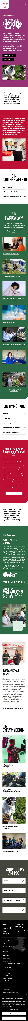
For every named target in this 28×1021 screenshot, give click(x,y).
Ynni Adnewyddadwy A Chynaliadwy (14, 389)
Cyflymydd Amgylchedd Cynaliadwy (10, 827)
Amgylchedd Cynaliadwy (8, 423)
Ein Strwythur (8, 910)
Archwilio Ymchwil (7, 976)
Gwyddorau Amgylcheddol (11, 276)
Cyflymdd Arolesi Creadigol (8, 766)
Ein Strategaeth (9, 55)
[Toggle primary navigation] (21, 4)
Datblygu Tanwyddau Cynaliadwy (11, 192)
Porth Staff (5, 971)
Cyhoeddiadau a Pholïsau (12, 900)
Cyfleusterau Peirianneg (10, 574)
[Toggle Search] (25, 4)
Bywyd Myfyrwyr (5, 932)
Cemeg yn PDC (16, 629)
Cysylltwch (6, 705)
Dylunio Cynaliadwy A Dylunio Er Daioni (14, 299)
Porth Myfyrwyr (6, 973)
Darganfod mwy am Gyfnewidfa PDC (13, 708)
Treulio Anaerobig (7, 418)
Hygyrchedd (5, 989)
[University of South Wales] (4, 4)
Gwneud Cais (6, 928)
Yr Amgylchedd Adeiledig (11, 253)
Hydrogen (5, 413)
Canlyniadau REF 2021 (14, 494)
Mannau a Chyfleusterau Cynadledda (11, 963)
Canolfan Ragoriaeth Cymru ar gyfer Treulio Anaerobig (12, 593)
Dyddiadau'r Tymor (7, 978)
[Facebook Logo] (15, 931)
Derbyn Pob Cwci (14, 1018)
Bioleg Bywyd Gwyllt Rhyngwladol (14, 344)
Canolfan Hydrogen (13, 582)
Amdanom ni (8, 59)
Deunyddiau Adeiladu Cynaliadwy (11, 427)
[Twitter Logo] (21, 930)
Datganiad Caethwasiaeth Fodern (10, 992)
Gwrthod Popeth (14, 1013)
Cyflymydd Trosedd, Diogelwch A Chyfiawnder (11, 790)
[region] (14, 1007)
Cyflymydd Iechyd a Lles (10, 851)
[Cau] (26, 995)
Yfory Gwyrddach (7, 187)
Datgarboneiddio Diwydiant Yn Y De (11, 196)
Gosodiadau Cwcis (14, 1009)
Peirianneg (6, 367)
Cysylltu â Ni (5, 980)
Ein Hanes (7, 881)
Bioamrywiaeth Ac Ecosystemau (10, 432)
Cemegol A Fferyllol (9, 322)
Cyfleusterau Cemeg (10, 541)
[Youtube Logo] (24, 930)
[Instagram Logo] (18, 931)
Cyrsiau (4, 924)
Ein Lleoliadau (6, 958)
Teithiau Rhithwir (6, 961)
